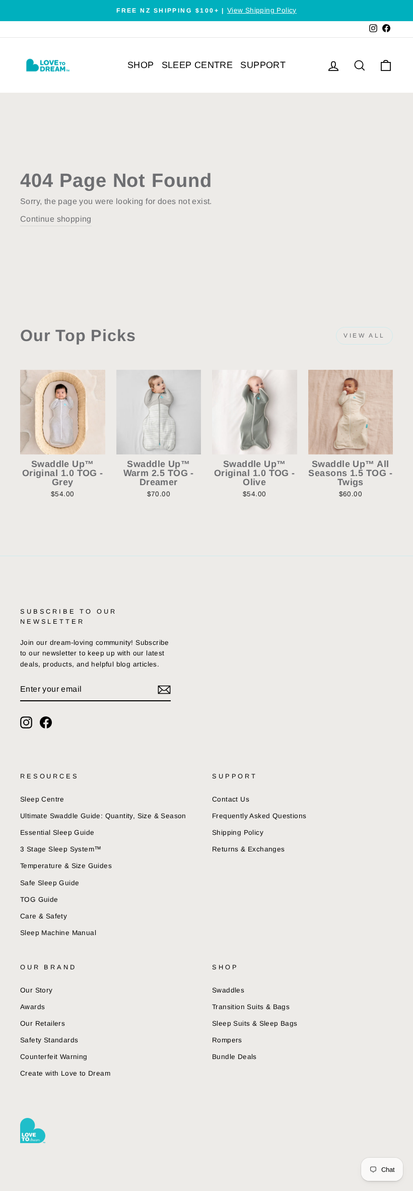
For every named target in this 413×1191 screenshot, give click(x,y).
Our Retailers (42, 1023)
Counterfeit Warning (54, 1057)
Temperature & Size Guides (66, 866)
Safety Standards (49, 1040)
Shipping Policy (237, 832)
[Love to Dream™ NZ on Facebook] (46, 722)
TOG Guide (39, 899)
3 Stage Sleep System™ (60, 849)
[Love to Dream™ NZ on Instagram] (26, 722)
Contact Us (230, 799)
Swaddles (228, 990)
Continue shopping (56, 219)
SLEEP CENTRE (197, 65)
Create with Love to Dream (65, 1073)
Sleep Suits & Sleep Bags (255, 1023)
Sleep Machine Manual (58, 933)
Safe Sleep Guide (49, 883)
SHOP (140, 65)
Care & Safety (43, 916)
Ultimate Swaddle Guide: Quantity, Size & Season (103, 816)
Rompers (227, 1040)
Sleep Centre (42, 799)
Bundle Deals (234, 1057)
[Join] (164, 689)
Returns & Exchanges (248, 849)
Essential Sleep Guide (57, 832)
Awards (32, 1007)
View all (364, 335)
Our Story (36, 990)
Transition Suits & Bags (251, 1007)
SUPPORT (263, 65)
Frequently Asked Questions (259, 816)
